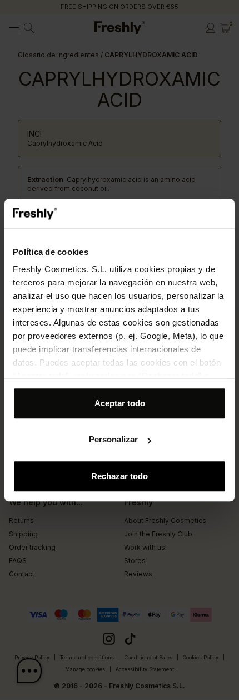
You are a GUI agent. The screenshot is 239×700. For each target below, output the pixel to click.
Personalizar (113, 439)
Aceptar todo (119, 403)
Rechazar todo (119, 476)
